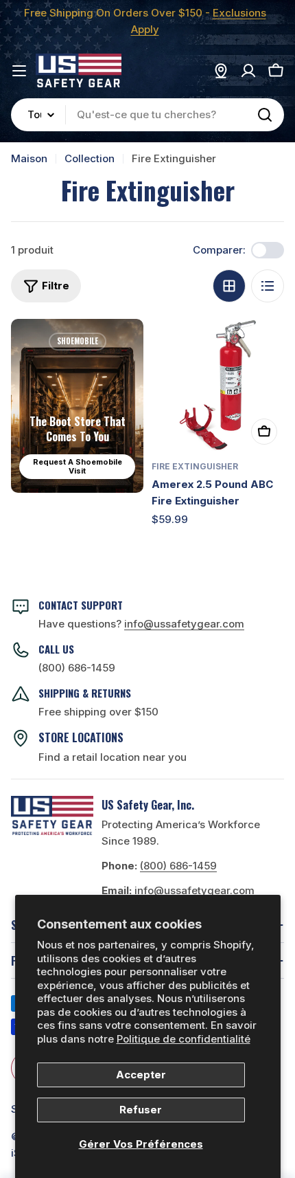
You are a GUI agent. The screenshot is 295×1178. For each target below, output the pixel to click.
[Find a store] (221, 71)
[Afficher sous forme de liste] (267, 285)
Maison (29, 158)
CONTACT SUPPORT (80, 604)
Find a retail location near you (112, 757)
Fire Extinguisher (195, 466)
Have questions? (141, 623)
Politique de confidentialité (183, 1038)
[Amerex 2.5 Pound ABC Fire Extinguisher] (218, 385)
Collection (89, 158)
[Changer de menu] (19, 71)
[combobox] (147, 114)
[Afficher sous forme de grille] (229, 285)
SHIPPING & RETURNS (84, 692)
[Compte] (248, 71)
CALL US (56, 648)
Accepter (141, 1074)
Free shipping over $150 (98, 711)
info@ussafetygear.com (194, 890)
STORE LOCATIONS (80, 737)
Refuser (140, 1109)
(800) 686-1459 (76, 667)
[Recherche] (265, 115)
